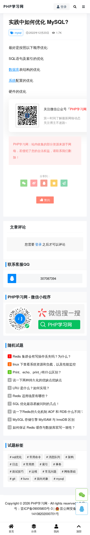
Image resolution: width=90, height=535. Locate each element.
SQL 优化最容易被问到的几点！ (36, 403)
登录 (64, 6)
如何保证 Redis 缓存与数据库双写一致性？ (44, 427)
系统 (12, 80)
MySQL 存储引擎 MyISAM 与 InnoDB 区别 (43, 419)
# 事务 (57, 464)
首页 (11, 531)
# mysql (59, 478)
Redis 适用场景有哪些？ (30, 395)
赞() (47, 200)
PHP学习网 (39, 503)
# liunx (25, 478)
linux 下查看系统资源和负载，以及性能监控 (44, 364)
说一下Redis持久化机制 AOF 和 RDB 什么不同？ (48, 411)
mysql (18, 32)
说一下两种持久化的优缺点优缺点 (37, 380)
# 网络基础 (69, 471)
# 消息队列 (53, 457)
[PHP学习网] (13, 6)
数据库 (14, 69)
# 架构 (70, 457)
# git (12, 478)
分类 (33, 531)
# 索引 (44, 464)
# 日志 (14, 464)
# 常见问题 (49, 471)
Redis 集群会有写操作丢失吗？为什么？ (42, 356)
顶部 (78, 531)
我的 (56, 531)
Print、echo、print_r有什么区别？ (37, 372)
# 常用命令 (34, 457)
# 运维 (33, 471)
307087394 (48, 278)
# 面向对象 (41, 478)
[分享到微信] (23, 183)
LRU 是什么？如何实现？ (31, 387)
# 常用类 (28, 464)
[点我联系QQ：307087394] (82, 509)
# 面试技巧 (17, 471)
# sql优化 (16, 457)
